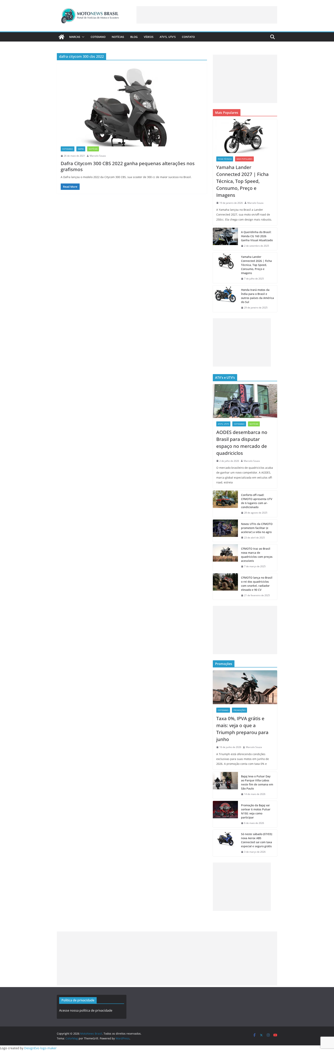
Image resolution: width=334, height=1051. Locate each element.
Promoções (239, 710)
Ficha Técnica (225, 159)
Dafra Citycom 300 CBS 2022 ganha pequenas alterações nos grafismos (128, 166)
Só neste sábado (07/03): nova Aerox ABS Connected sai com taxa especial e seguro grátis (257, 840)
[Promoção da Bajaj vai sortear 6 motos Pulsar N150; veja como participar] (225, 814)
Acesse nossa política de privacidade (85, 1010)
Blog (134, 37)
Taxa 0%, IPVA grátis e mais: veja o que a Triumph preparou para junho (242, 728)
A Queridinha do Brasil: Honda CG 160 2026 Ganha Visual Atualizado (257, 236)
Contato (188, 37)
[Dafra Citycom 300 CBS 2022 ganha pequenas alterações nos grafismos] (132, 106)
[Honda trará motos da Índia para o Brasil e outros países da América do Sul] (225, 298)
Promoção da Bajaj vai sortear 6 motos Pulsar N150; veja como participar (255, 811)
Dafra (81, 149)
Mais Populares (244, 159)
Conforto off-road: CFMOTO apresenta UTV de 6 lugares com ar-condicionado (256, 501)
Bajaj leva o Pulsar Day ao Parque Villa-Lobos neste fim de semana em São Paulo (257, 782)
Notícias (118, 37)
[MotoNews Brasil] (61, 37)
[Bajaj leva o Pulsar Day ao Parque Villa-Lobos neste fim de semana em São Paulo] (225, 785)
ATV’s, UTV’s (168, 37)
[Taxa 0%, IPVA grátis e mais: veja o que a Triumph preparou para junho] (245, 687)
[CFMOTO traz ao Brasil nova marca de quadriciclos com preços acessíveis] (225, 557)
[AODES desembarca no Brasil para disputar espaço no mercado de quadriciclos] (245, 401)
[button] (82, 37)
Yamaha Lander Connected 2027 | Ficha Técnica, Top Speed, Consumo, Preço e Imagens (242, 181)
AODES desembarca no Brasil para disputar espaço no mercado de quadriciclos (241, 442)
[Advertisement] (206, 15)
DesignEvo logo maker (40, 1048)
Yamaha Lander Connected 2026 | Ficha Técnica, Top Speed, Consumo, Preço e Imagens (256, 265)
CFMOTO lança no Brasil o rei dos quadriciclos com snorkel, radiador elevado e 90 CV (256, 584)
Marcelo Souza (98, 155)
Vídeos (148, 37)
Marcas (74, 37)
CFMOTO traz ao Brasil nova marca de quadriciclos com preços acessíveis (257, 555)
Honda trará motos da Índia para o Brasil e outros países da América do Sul (257, 296)
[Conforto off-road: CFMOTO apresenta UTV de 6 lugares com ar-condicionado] (225, 504)
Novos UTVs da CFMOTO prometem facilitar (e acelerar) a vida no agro (257, 528)
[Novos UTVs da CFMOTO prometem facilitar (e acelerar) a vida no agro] (225, 531)
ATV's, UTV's (223, 424)
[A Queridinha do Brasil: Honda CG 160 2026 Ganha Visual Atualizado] (225, 239)
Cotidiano (98, 37)
